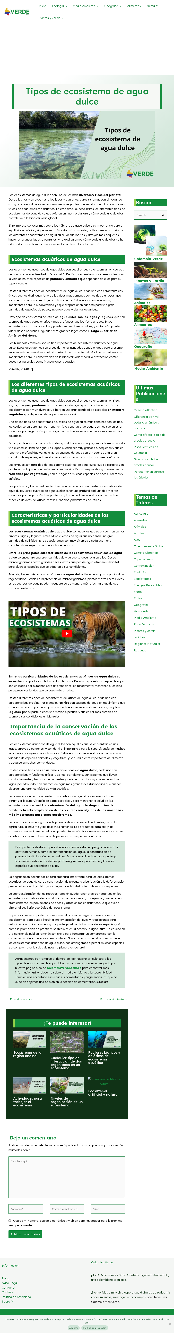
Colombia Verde (148, 259)
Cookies (7, 1292)
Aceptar (73, 1328)
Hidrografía (141, 611)
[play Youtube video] (66, 634)
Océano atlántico (145, 410)
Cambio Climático (146, 552)
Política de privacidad (16, 1297)
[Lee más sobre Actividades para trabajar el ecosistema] (29, 1085)
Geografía (143, 346)
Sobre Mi (8, 1301)
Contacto (8, 1287)
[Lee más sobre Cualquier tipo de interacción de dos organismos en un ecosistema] (66, 1041)
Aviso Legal (10, 1283)
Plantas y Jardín (149, 281)
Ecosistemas (142, 578)
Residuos (140, 650)
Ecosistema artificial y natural (103, 1093)
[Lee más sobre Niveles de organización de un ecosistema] (66, 1085)
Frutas (138, 598)
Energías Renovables (148, 585)
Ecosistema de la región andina (27, 1054)
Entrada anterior (19, 999)
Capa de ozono (144, 559)
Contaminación (144, 565)
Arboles (139, 533)
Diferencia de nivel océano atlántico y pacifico (146, 422)
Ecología (140, 572)
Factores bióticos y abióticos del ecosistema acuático (104, 1057)
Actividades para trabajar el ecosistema (27, 1101)
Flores (138, 591)
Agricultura (141, 513)
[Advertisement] (87, 49)
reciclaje (139, 637)
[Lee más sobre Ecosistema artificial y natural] (104, 1081)
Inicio (5, 1278)
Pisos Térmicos (144, 624)
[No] (169, 1324)
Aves (137, 539)
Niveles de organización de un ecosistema (67, 1101)
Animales (142, 303)
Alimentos (143, 324)
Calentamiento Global (148, 546)
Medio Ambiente (148, 368)
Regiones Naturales (147, 643)
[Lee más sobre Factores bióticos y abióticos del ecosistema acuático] (104, 1039)
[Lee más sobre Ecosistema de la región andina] (29, 1039)
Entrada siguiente (114, 999)
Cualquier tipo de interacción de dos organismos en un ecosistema (66, 1063)
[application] (65, 6)
